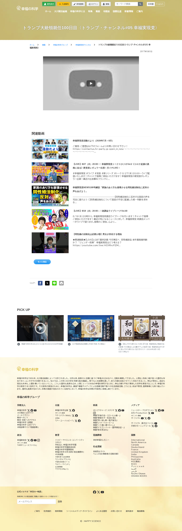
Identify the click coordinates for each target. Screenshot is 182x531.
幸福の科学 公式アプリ (26, 425)
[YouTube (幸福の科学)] (35, 410)
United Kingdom (139, 452)
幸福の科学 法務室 (25, 422)
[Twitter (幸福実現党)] (28, 440)
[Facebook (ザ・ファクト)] (149, 418)
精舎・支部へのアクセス (26, 420)
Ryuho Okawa (138, 474)
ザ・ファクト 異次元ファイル (142, 423)
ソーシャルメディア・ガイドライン (79, 511)
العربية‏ (133, 469)
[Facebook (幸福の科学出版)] (73, 410)
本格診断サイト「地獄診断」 (28, 427)
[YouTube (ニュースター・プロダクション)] (162, 410)
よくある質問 (101, 511)
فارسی (134, 471)
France (134, 450)
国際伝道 (117, 11)
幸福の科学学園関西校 (64, 450)
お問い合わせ (116, 511)
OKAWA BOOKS (139, 476)
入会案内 (64, 4)
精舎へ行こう (22, 418)
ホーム (48, 11)
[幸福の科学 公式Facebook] (95, 492)
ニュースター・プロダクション (142, 410)
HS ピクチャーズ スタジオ (103, 410)
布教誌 (106, 11)
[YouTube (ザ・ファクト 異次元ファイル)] (155, 423)
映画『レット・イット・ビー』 (103, 423)
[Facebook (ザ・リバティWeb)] (76, 415)
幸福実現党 (22, 440)
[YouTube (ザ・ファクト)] (142, 418)
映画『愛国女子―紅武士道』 (104, 418)
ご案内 (139, 11)
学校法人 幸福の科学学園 (65, 445)
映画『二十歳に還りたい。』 (103, 425)
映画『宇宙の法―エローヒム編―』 (106, 415)
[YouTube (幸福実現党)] (35, 440)
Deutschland (137, 447)
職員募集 (141, 511)
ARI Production (139, 413)
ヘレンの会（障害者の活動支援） (106, 454)
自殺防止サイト (99, 451)
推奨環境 (58, 511)
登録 (60, 501)
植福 (106, 4)
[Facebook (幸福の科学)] (32, 410)
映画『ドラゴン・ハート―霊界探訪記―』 (108, 427)
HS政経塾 (59, 454)
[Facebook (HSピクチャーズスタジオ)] (119, 410)
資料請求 (49, 4)
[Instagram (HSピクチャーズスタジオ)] (94, 413)
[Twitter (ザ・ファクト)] (145, 418)
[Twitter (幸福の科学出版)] (70, 410)
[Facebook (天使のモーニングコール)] (156, 426)
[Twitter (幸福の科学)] (28, 410)
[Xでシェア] (47, 283)
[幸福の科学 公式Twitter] (99, 492)
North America (138, 442)
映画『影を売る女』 (100, 430)
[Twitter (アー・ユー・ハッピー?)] (76, 420)
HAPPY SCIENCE (92, 521)
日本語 (151, 4)
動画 (98, 11)
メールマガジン (23, 415)
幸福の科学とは (77, 11)
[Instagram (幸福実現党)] (38, 440)
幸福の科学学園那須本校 (65, 447)
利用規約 (47, 511)
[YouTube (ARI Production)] (152, 413)
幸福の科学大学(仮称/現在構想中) (69, 452)
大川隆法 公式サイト (25, 413)
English (159, 4)
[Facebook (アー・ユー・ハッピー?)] (79, 420)
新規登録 (78, 4)
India (133, 454)
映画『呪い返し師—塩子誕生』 (105, 420)
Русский (137, 466)
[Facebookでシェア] (40, 283)
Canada (135, 445)
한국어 (134, 464)
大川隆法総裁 (60, 11)
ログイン (93, 4)
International (138, 440)
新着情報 (129, 11)
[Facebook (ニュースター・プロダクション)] (159, 410)
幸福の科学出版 (61, 410)
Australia (135, 459)
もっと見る (42, 262)
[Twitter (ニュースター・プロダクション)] (156, 410)
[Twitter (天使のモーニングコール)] (152, 426)
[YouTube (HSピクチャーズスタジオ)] (123, 410)
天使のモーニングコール (141, 426)
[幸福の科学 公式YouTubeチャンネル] (102, 492)
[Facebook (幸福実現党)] (32, 440)
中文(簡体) (135, 462)
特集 (90, 11)
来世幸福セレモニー (101, 440)
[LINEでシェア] (54, 283)
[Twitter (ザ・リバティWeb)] (73, 415)
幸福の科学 (22, 410)
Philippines (137, 457)
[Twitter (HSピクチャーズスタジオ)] (116, 410)
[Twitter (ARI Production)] (149, 413)
